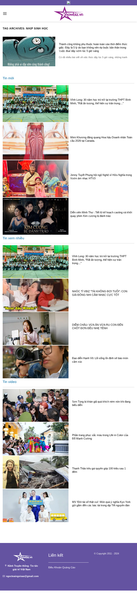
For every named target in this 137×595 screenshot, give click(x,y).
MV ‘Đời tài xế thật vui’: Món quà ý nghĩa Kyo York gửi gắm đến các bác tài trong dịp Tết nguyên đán (101, 503)
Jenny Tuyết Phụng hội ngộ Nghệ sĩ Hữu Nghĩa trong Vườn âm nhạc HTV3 (101, 176)
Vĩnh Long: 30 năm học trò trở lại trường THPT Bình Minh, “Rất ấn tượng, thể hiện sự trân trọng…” (100, 101)
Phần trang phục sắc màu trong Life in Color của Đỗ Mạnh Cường (100, 437)
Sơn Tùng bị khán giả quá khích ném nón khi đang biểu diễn (101, 403)
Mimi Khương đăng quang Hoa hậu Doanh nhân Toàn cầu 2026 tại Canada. (101, 139)
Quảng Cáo (68, 567)
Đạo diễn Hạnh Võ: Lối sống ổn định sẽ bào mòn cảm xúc (100, 360)
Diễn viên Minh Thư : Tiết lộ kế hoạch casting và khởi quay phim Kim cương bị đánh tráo (101, 214)
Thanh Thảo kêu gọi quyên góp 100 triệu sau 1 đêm (99, 470)
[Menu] (5, 13)
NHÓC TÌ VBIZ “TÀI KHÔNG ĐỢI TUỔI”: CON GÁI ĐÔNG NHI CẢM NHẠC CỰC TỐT (99, 293)
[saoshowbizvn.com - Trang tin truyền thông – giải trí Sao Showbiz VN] (68, 13)
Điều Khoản (55, 567)
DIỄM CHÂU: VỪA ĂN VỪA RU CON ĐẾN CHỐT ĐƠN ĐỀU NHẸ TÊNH (97, 326)
